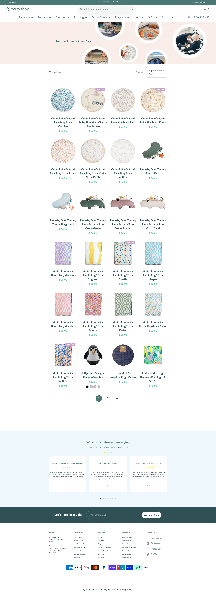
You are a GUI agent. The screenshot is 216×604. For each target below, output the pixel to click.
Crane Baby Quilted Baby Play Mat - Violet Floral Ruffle (93, 161)
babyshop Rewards (127, 554)
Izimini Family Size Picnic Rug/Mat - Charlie (123, 263)
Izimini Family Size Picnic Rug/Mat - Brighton (93, 263)
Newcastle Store (12, 2)
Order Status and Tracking (80, 544)
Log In (100, 537)
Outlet (166, 17)
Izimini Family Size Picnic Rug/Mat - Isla (63, 314)
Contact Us (76, 558)
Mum (137, 17)
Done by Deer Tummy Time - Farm (153, 161)
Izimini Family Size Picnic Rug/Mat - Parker (123, 314)
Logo (17, 9)
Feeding (79, 17)
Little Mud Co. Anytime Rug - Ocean (123, 366)
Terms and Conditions (79, 554)
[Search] (132, 9)
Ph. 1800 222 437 (199, 17)
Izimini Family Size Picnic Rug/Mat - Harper (153, 263)
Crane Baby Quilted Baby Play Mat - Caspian (63, 110)
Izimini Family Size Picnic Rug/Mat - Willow (63, 366)
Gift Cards (101, 554)
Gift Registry (126, 551)
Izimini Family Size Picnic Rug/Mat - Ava (63, 263)
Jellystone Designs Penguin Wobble (93, 366)
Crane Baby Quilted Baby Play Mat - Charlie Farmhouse (93, 110)
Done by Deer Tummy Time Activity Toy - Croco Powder (123, 212)
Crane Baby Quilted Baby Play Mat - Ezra (123, 110)
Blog (99, 544)
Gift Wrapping (102, 558)
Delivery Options (78, 537)
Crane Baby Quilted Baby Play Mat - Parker (63, 161)
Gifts (151, 17)
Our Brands (101, 541)
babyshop (95, 589)
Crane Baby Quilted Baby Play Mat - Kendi (153, 110)
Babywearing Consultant (129, 547)
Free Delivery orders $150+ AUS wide (108, 2)
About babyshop (127, 537)
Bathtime (24, 17)
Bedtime (43, 17)
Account (205, 9)
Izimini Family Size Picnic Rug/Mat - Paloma (93, 314)
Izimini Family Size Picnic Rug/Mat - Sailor (153, 314)
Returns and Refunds (79, 547)
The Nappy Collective (104, 547)
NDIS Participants (103, 551)
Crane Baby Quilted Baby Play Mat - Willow (123, 161)
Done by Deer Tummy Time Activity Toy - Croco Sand (153, 212)
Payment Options (78, 541)
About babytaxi (126, 541)
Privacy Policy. (126, 589)
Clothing (61, 17)
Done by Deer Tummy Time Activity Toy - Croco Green (93, 212)
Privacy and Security (79, 551)
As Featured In (126, 558)
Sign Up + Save (151, 515)
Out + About (99, 17)
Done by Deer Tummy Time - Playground (63, 212)
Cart (209, 9)
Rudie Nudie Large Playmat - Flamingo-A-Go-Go (153, 366)
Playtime (120, 17)
